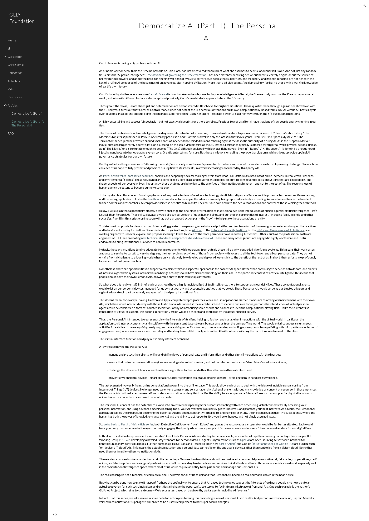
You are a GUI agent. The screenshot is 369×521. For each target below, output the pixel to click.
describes (147, 176)
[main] (208, 30)
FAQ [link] (11, 133)
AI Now (196, 230)
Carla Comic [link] (16, 64)
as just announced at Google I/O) (273, 443)
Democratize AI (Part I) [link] (27, 113)
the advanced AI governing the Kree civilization (177, 75)
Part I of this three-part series (122, 176)
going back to (112, 424)
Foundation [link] (15, 72)
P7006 (123, 440)
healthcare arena (158, 199)
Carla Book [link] (15, 56)
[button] (364, 5)
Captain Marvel (158, 94)
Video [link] (11, 89)
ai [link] (9, 48)
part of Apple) (227, 443)
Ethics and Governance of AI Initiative (280, 230)
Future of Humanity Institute (229, 230)
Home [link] (12, 40)
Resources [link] (15, 97)
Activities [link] (14, 81)
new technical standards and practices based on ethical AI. (177, 238)
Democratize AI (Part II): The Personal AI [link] (28, 123)
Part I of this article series (137, 424)
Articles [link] (13, 105)
